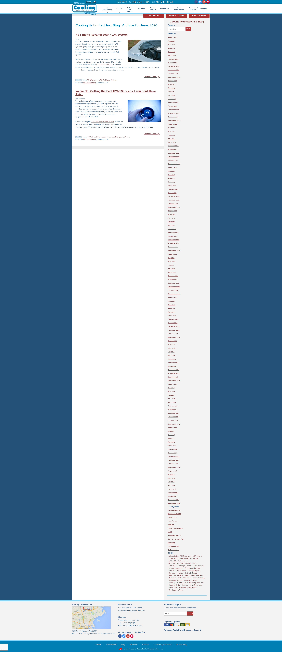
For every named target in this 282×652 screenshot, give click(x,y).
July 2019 (171, 344)
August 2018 (172, 384)
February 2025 (173, 102)
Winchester (173, 590)
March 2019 (172, 359)
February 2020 (173, 319)
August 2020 (172, 297)
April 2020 (171, 312)
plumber (194, 580)
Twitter (200, 2)
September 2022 (174, 207)
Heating (171, 524)
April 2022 (171, 225)
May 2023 (171, 178)
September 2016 (174, 467)
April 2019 (171, 355)
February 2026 (173, 59)
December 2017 (173, 413)
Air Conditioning (89, 83)
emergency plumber (176, 568)
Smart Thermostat (99, 137)
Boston (195, 563)
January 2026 (172, 63)
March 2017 (172, 445)
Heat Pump (200, 575)
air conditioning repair (176, 563)
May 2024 (171, 135)
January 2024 (173, 149)
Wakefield (182, 587)
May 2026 (171, 48)
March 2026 (172, 55)
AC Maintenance (185, 556)
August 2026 (172, 37)
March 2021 (172, 272)
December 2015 (173, 500)
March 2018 (172, 402)
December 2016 (173, 456)
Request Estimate (176, 15)
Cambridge (181, 566)
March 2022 (172, 229)
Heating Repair (190, 575)
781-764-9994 (124, 632)
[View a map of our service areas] (91, 628)
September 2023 (174, 164)
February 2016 (173, 492)
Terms (6, 649)
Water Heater (191, 587)
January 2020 (172, 323)
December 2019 (173, 326)
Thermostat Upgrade (115, 137)
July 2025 (171, 84)
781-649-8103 (140, 632)
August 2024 (172, 124)
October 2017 (173, 420)
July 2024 (171, 128)
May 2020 (171, 308)
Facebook (196, 2)
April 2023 (171, 182)
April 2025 (171, 95)
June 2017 (171, 435)
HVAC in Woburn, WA (104, 65)
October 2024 (173, 117)
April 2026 (171, 52)
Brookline (172, 566)
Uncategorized (173, 546)
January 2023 (172, 193)
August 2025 (172, 81)
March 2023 (172, 185)
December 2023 (173, 153)
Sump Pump (173, 587)
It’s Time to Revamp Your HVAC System (101, 34)
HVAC (89, 137)
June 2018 (171, 391)
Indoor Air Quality (174, 535)
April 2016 (171, 485)
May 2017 (171, 438)
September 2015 (174, 503)
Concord (189, 566)
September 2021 (174, 250)
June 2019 (171, 348)
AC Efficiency (92, 80)
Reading (185, 585)
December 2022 (174, 196)
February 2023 (173, 189)
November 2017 (173, 417)
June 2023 (171, 175)
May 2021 (171, 265)
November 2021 (173, 243)
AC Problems (197, 556)
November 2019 (173, 330)
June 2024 (171, 131)
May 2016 (171, 482)
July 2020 (171, 301)
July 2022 (171, 214)
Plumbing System (175, 585)
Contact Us (154, 15)
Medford (180, 580)
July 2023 (171, 171)
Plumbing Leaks (182, 583)
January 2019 (172, 366)
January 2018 (172, 409)
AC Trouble (173, 561)
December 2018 (173, 370)
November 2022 (174, 200)
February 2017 (173, 449)
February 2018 (173, 406)
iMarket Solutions (129, 649)
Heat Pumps (172, 521)
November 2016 (173, 460)
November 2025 (173, 70)
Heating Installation (191, 573)
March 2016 (172, 489)
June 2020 (171, 305)
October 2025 (173, 73)
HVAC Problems (104, 80)
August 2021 (172, 254)
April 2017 (171, 442)
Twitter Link (78, 80)
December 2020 (174, 283)
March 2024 (172, 142)
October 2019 (173, 334)
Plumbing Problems (196, 583)
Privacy (2, 649)
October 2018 (173, 377)
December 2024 (174, 109)
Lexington (172, 580)
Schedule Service (199, 15)
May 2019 (171, 352)
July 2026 (171, 41)
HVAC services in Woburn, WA (102, 122)
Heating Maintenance (176, 575)
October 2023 (173, 160)
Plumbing (171, 542)
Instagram (208, 2)
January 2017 (172, 453)
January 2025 (172, 106)
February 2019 (173, 362)
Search (188, 29)
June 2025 (171, 88)
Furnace (171, 570)
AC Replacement (183, 558)
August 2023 (172, 167)
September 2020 (174, 294)
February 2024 (173, 146)
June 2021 (171, 261)
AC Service (194, 558)
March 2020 (172, 315)
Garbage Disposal (194, 570)
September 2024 (174, 120)
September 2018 (174, 380)
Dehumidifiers (199, 566)
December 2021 (173, 240)
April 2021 (171, 268)
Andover (188, 563)
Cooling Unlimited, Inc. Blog (187, 21)
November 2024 (174, 113)
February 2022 (173, 232)
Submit (190, 613)
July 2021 (171, 258)
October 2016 (173, 464)
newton (187, 580)
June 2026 (171, 44)
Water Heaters (173, 550)
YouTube (204, 2)
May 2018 (171, 395)
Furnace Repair (181, 570)
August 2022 (172, 211)
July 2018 (171, 388)
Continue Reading (151, 77)
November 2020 (174, 287)
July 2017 (171, 431)
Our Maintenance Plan (176, 539)
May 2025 (171, 91)
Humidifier (172, 578)
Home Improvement (175, 528)
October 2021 (173, 247)
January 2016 (172, 496)
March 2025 (172, 99)
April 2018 (171, 399)
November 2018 (173, 373)
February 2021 (173, 276)
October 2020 (173, 290)
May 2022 (171, 222)
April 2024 (171, 138)
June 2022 (171, 218)
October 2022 (173, 203)
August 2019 (172, 341)
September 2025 (174, 77)
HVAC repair (187, 578)
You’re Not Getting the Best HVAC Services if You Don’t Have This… (115, 92)
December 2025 (173, 66)
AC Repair (172, 558)
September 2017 (174, 424)
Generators (172, 517)
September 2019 (174, 337)
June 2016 (171, 478)
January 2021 (172, 279)
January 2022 (172, 236)
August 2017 (172, 427)
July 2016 (171, 474)
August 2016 (172, 471)
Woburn (114, 80)
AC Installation (174, 556)
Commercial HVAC (174, 514)
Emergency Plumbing (192, 568)
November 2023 (173, 157)
